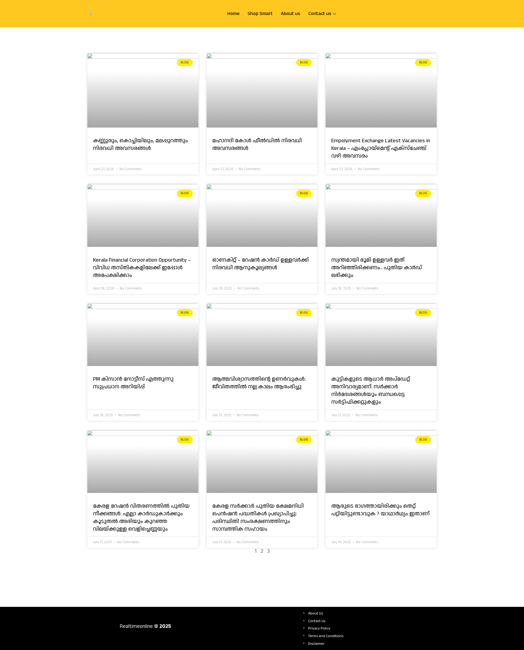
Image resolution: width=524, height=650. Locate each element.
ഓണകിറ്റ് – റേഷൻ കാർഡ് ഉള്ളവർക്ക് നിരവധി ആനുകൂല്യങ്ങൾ (260, 263)
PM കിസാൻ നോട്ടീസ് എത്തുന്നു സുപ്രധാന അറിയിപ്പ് (133, 383)
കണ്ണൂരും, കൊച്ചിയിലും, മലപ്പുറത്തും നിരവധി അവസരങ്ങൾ (140, 144)
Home (233, 13)
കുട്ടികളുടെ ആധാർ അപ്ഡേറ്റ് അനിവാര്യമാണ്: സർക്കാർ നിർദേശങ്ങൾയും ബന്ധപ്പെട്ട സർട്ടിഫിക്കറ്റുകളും (370, 390)
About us (290, 13)
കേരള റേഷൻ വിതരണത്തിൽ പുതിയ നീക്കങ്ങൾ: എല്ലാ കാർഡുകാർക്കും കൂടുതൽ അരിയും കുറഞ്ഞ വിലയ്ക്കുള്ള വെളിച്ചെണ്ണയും (141, 517)
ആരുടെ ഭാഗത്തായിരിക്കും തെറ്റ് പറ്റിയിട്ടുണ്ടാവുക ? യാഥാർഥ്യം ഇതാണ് (380, 510)
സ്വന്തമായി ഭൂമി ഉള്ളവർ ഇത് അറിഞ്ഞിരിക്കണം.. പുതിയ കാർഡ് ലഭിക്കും (376, 267)
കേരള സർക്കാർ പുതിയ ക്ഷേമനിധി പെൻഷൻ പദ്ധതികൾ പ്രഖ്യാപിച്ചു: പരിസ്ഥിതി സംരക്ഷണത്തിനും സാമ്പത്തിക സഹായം (258, 517)
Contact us (319, 13)
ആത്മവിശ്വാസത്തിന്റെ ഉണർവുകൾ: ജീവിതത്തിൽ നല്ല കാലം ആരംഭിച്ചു (259, 383)
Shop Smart (260, 13)
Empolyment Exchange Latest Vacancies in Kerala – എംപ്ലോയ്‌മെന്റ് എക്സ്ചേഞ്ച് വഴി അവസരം (380, 148)
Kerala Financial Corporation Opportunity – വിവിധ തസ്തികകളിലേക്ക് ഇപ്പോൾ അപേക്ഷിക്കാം (142, 267)
